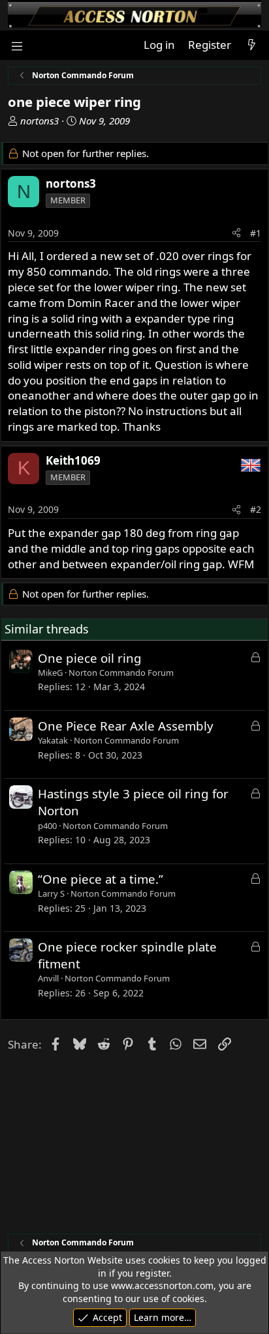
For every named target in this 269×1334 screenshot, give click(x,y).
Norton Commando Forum (121, 672)
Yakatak (53, 740)
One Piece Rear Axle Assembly (126, 726)
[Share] (236, 233)
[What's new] (251, 45)
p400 (47, 826)
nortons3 (39, 120)
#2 (255, 509)
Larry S (51, 893)
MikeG (50, 672)
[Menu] (16, 45)
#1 (255, 233)
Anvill (48, 978)
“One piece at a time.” (100, 879)
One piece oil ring (90, 658)
